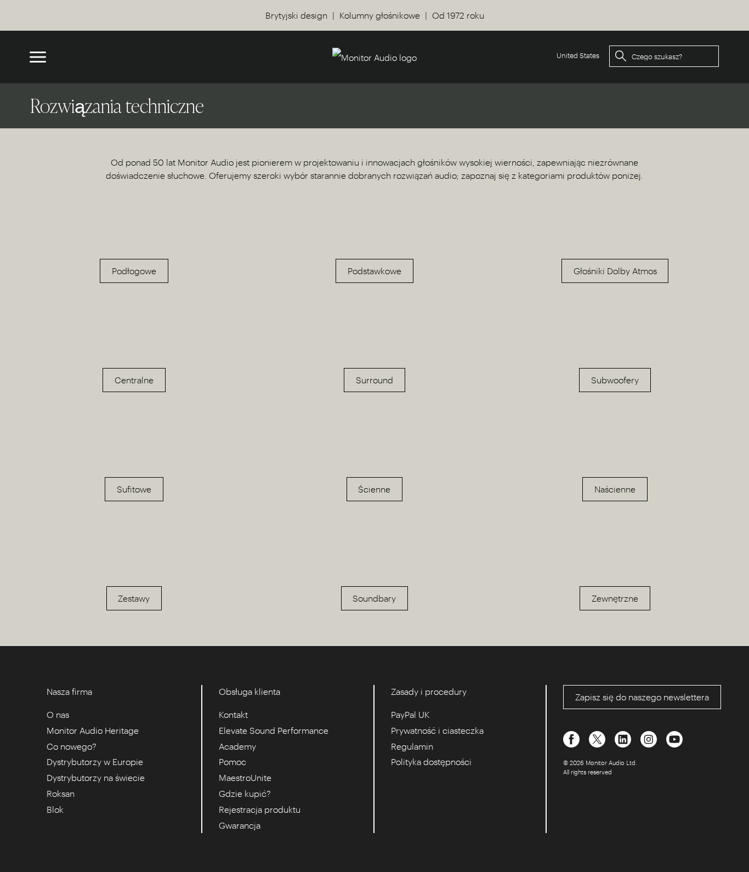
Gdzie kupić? (245, 793)
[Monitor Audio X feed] (598, 738)
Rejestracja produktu (259, 809)
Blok (55, 809)
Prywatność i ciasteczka (437, 730)
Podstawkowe (374, 270)
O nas (58, 714)
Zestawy (134, 598)
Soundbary (374, 598)
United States (578, 55)
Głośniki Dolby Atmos (615, 270)
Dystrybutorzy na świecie (96, 777)
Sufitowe (134, 489)
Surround (374, 380)
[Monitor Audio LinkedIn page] (624, 738)
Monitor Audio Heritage (93, 730)
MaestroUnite (245, 777)
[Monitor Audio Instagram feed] (649, 738)
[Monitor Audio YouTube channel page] (674, 738)
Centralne (134, 380)
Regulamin (412, 746)
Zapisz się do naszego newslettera (642, 697)
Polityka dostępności (431, 761)
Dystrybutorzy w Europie (95, 761)
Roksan (61, 793)
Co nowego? (72, 746)
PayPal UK (410, 714)
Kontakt (233, 714)
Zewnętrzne (615, 598)
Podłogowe (134, 270)
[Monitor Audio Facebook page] (572, 738)
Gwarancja (239, 825)
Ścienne (374, 489)
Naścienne (614, 489)
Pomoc (232, 761)
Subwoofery (615, 380)
